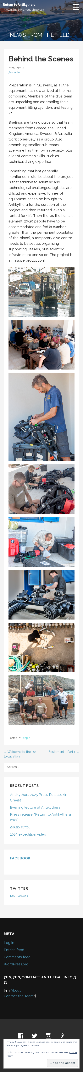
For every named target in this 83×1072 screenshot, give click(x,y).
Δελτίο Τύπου (20, 827)
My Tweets (19, 896)
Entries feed (14, 950)
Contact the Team (18, 996)
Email (62, 1036)
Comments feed (17, 957)
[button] (77, 7)
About (16, 990)
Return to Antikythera (19, 5)
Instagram (48, 1036)
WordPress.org (16, 964)
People (25, 737)
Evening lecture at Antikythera (35, 807)
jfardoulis (14, 72)
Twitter (34, 1036)
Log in (9, 943)
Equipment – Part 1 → (63, 752)
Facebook (20, 858)
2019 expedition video (28, 834)
